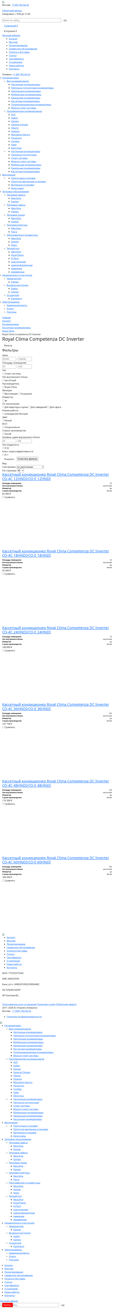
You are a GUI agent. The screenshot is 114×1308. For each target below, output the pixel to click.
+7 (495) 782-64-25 (21, 1011)
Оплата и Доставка (19, 52)
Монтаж (13, 42)
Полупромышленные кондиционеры (31, 104)
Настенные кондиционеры (25, 84)
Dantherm (16, 298)
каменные (16, 268)
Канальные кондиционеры (25, 97)
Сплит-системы (19, 158)
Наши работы (16, 65)
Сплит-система (13, 373)
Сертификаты (16, 58)
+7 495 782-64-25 (20, 5)
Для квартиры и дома (16, 407)
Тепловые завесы (16, 194)
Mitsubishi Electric (20, 134)
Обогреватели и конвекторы (22, 235)
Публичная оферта (66, 1004)
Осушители (13, 295)
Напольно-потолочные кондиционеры (32, 87)
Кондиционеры (10, 77)
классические (18, 261)
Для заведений (39, 407)
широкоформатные (22, 265)
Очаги (10, 308)
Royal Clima (8, 331)
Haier (14, 144)
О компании (15, 62)
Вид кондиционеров (18, 81)
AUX (13, 114)
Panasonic (16, 138)
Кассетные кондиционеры (25, 101)
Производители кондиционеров (24, 111)
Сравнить (10, 497)
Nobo (14, 245)
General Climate (19, 124)
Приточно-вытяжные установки (28, 181)
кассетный (10, 380)
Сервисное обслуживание (23, 48)
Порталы (11, 312)
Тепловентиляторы (17, 225)
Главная (6, 317)
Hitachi (14, 128)
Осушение (26, 393)
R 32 (7, 448)
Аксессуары (17, 188)
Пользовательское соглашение (19, 1004)
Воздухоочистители (17, 285)
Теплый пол (13, 248)
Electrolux (16, 148)
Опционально (12, 427)
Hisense (15, 131)
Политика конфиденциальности (24, 1016)
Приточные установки (23, 178)
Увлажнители (14, 278)
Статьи (13, 55)
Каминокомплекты (17, 305)
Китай (8, 433)
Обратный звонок (12, 10)
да (6, 400)
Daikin (14, 117)
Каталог (13, 38)
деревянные (17, 271)
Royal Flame (17, 255)
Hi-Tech (15, 258)
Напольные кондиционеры (26, 91)
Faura (14, 231)
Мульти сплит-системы (23, 107)
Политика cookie (46, 1004)
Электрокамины (11, 302)
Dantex (15, 121)
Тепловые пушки (16, 215)
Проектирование (18, 45)
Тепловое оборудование (15, 191)
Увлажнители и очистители (17, 275)
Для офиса (55, 407)
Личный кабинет (11, 35)
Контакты (14, 68)
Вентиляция (8, 174)
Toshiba (15, 141)
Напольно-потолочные (24, 154)
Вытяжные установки (22, 184)
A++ (6, 454)
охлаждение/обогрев (16, 413)
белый (8, 420)
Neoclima (16, 198)
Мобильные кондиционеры (26, 94)
